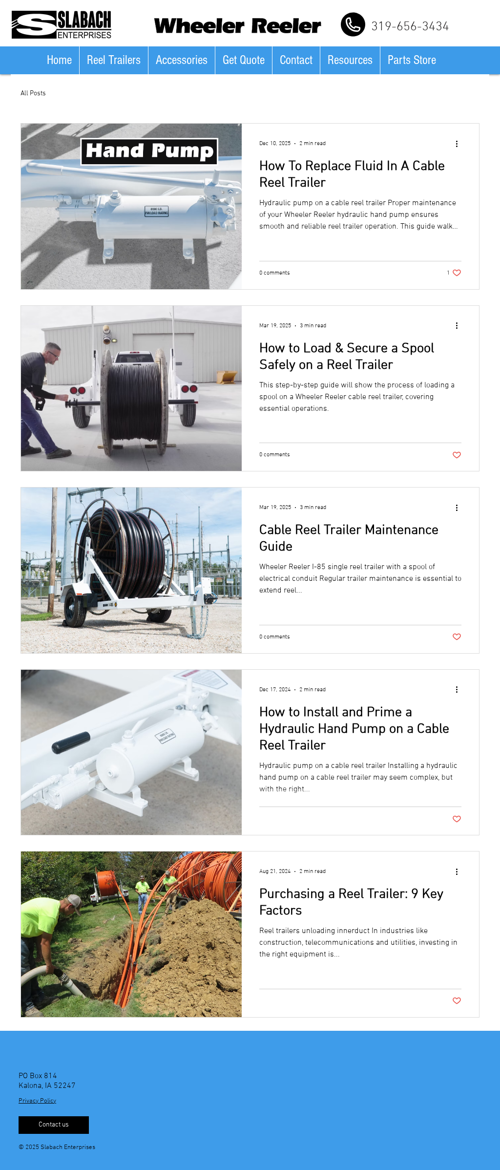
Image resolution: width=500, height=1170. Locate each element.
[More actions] (460, 143)
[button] (114, 60)
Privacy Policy (37, 1101)
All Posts (33, 93)
